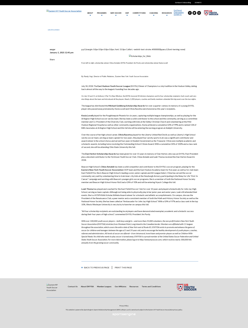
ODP (127, 13)
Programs (101, 13)
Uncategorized (54, 30)
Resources (167, 13)
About (90, 13)
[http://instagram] (199, 13)
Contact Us (73, 286)
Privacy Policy (124, 305)
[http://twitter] (194, 13)
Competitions (139, 13)
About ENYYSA (87, 286)
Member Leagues (104, 286)
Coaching (153, 13)
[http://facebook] (190, 13)
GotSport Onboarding (183, 2)
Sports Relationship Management (105, 310)
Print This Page (123, 267)
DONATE (198, 2)
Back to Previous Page (96, 267)
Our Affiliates (120, 286)
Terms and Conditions (151, 286)
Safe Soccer (115, 13)
